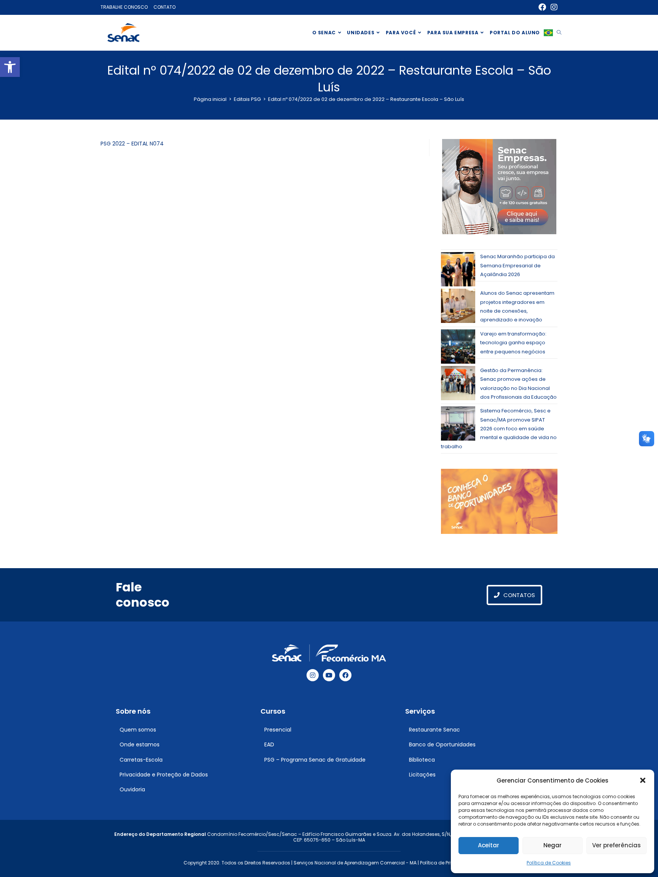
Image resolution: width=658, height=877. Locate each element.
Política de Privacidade (447, 862)
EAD (269, 744)
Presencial (277, 729)
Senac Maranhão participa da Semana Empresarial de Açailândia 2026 (517, 265)
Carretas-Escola (141, 760)
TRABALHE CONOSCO (124, 7)
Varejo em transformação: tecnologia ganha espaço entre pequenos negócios (513, 342)
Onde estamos (140, 744)
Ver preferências (616, 845)
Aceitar (488, 845)
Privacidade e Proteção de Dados (164, 774)
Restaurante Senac (434, 729)
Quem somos (138, 729)
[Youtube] (329, 675)
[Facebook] (345, 675)
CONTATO (164, 7)
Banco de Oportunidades (442, 744)
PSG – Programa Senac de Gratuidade (315, 760)
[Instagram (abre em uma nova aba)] (552, 7)
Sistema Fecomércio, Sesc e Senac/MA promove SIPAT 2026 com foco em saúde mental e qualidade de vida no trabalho (499, 428)
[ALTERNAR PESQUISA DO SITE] (559, 33)
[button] (10, 67)
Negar (552, 845)
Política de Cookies (549, 862)
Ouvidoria (132, 789)
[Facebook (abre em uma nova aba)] (542, 7)
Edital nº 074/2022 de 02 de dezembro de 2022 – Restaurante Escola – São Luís (366, 99)
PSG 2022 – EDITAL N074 (132, 143)
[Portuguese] (548, 33)
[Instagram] (313, 675)
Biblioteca (422, 760)
